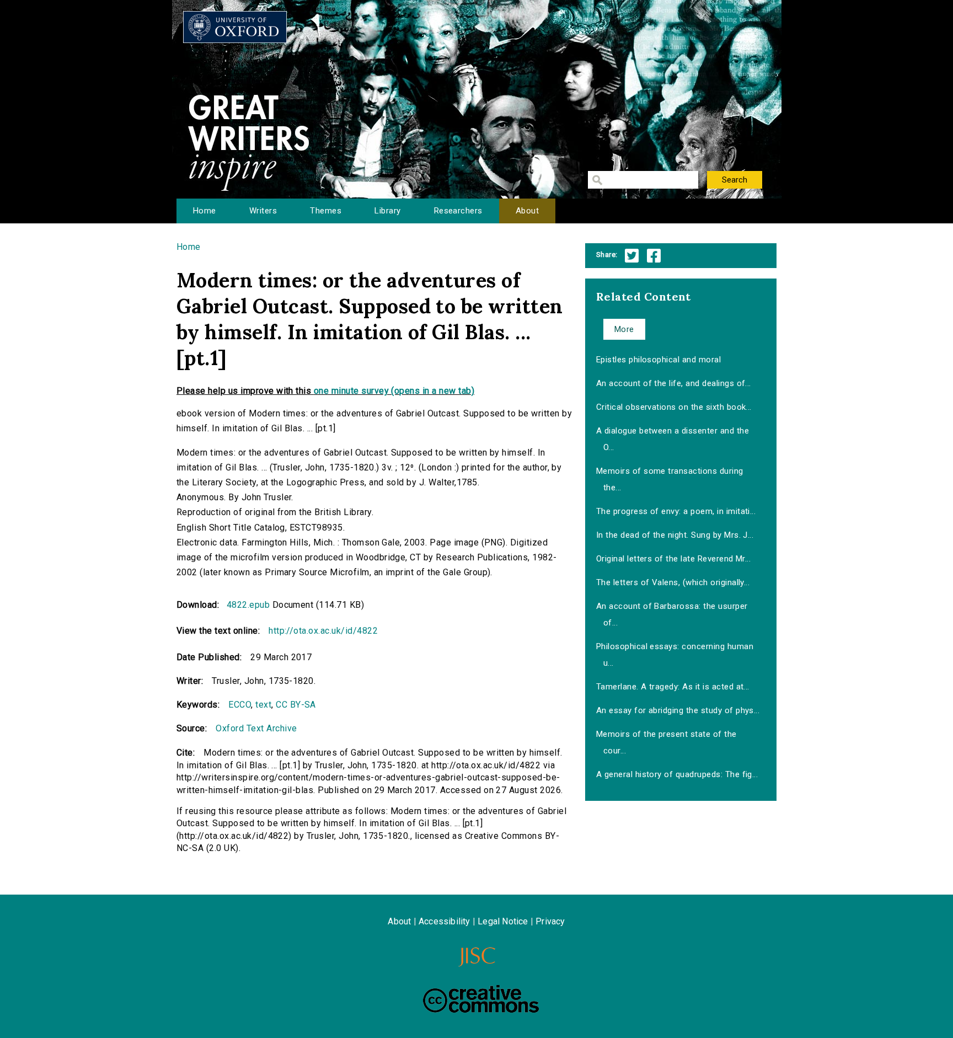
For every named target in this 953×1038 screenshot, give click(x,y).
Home (204, 211)
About (527, 211)
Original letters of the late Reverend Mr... (673, 559)
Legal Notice (503, 921)
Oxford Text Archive (256, 728)
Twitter (632, 256)
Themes (325, 211)
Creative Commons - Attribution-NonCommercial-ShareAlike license (481, 999)
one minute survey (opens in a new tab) (394, 391)
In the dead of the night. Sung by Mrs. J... (675, 535)
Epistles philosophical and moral (658, 360)
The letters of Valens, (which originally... (673, 582)
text (263, 704)
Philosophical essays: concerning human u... (674, 654)
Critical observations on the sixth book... (674, 407)
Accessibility (444, 921)
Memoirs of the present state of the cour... (666, 742)
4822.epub (248, 605)
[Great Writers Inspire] (235, 27)
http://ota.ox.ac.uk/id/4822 (323, 630)
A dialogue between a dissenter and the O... (672, 439)
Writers (263, 211)
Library (387, 211)
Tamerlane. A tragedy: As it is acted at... (672, 687)
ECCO (239, 704)
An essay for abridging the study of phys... (678, 710)
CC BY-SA (296, 704)
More (624, 329)
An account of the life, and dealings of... (673, 383)
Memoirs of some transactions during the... (669, 479)
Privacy (550, 921)
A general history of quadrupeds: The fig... (677, 774)
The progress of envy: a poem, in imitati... (676, 511)
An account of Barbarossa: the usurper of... (672, 614)
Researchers (458, 211)
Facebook (654, 256)
